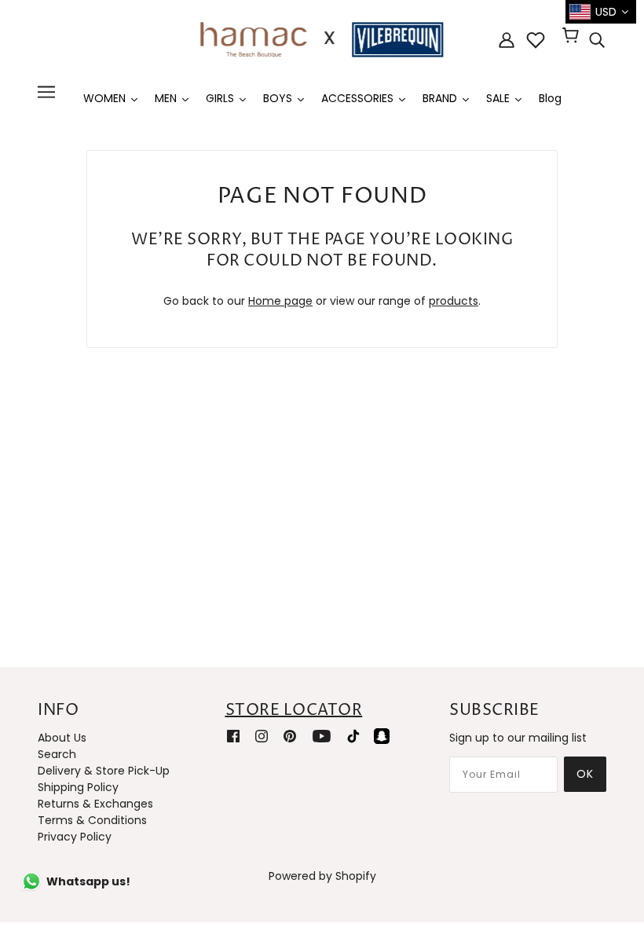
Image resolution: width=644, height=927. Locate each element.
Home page (280, 301)
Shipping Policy (78, 787)
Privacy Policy (75, 837)
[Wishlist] (535, 40)
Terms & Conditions (92, 820)
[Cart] (573, 37)
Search (57, 754)
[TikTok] (353, 735)
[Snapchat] (382, 735)
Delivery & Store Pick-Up (104, 771)
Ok (585, 774)
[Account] (506, 39)
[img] (596, 40)
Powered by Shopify (322, 876)
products (453, 301)
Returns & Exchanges (95, 804)
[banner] (322, 38)
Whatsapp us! (88, 881)
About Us (62, 738)
